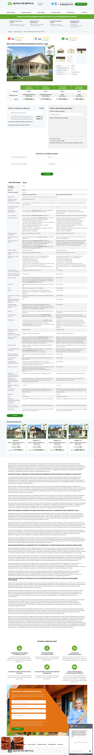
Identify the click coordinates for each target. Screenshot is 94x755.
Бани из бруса (41, 12)
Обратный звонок (81, 4)
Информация (52, 744)
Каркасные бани (55, 12)
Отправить (18, 729)
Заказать (15, 415)
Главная (10, 31)
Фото (25, 182)
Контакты (84, 12)
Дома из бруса (11, 12)
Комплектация (14, 182)
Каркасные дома (26, 12)
